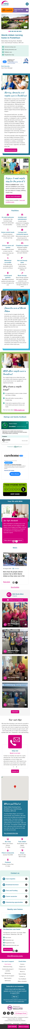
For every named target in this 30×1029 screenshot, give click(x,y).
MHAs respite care (19, 410)
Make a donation (22, 981)
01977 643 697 (12, 1026)
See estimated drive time (11, 833)
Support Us (22, 966)
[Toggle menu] (27, 4)
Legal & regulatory (7, 1023)
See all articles (15, 587)
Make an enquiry (23, 1026)
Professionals (22, 969)
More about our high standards (13, 540)
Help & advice (7, 978)
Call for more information (13, 196)
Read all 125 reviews (9, 470)
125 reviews (12, 63)
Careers (22, 964)
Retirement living (7, 966)
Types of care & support (8, 975)
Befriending (8, 973)
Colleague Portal (21, 1013)
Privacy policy (16, 1023)
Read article (6, 581)
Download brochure (10, 150)
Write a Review (15, 474)
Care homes (7, 964)
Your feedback (22, 978)
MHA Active (8, 980)
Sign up (15, 996)
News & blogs (22, 974)
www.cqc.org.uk (5, 442)
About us (22, 971)
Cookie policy (24, 1023)
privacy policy (21, 1001)
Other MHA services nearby (15, 955)
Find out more (8, 949)
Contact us (15, 771)
